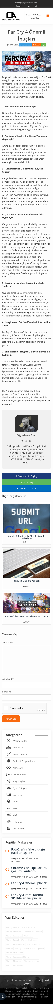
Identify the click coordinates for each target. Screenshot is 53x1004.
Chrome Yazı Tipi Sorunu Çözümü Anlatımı (29, 869)
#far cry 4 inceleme (14, 936)
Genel (16, 801)
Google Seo (18, 747)
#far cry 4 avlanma (31, 961)
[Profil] (22, 440)
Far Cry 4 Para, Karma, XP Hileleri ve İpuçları (27, 896)
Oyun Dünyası (25, 45)
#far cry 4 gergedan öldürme (17, 957)
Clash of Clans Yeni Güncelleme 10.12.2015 (26, 616)
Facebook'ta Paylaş (27, 476)
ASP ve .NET (19, 767)
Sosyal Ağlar (19, 781)
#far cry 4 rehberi (34, 944)
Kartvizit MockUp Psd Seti (27, 580)
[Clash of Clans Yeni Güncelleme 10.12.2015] (26, 603)
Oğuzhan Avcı (26, 435)
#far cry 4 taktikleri (13, 931)
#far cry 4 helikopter (29, 940)
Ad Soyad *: (8, 678)
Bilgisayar (18, 794)
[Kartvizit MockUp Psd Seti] (26, 563)
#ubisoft (9, 948)
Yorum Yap (27, 482)
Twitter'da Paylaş (27, 488)
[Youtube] (35, 5)
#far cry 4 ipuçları (13, 927)
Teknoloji (17, 821)
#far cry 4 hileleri (29, 927)
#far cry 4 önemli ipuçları (34, 948)
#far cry (18, 948)
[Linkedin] (28, 5)
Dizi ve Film (18, 828)
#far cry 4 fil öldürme (14, 952)
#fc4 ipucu (28, 936)
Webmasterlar (20, 740)
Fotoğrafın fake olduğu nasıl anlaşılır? (28, 851)
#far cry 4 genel (12, 940)
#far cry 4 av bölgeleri (15, 965)
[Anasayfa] (22, 15)
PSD (15, 808)
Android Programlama (24, 761)
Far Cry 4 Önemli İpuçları (29, 883)
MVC (15, 815)
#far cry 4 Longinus (13, 961)
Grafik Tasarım (20, 754)
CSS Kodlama (19, 774)
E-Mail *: (6, 691)
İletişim (19, 6)
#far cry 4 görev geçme (15, 944)
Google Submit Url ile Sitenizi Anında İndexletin (26, 537)
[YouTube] (30, 440)
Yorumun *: (8, 642)
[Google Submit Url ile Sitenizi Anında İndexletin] (26, 518)
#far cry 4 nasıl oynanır (32, 931)
